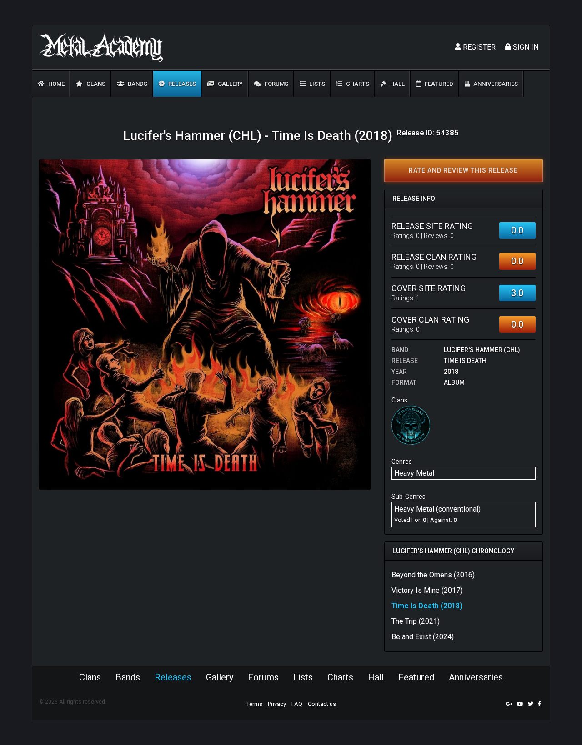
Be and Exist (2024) (422, 636)
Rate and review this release (463, 170)
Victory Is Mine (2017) (426, 590)
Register (478, 47)
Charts (357, 83)
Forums (275, 83)
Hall (397, 83)
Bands (136, 83)
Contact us (322, 703)
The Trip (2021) (415, 621)
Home (56, 83)
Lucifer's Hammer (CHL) (482, 349)
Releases (181, 83)
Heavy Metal (414, 473)
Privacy (277, 703)
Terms (254, 703)
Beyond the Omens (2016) (433, 575)
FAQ (296, 703)
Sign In (524, 47)
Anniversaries (495, 83)
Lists (316, 83)
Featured (438, 83)
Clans (95, 83)
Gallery (229, 83)
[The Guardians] (411, 424)
